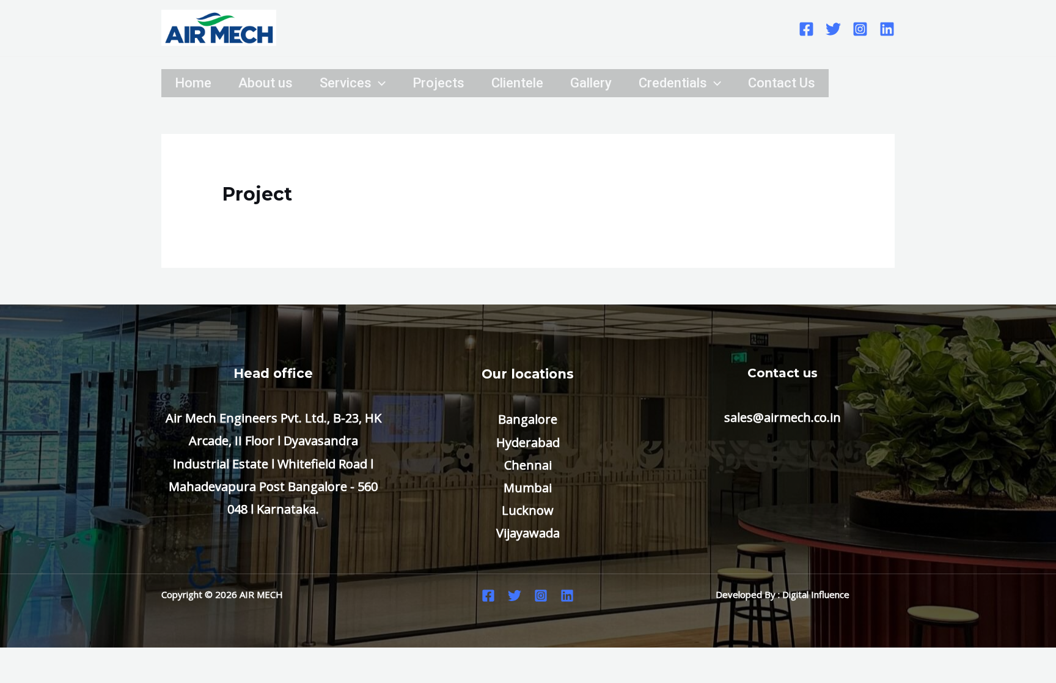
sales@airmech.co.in (782, 417)
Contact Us (781, 82)
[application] (379, 83)
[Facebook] (806, 29)
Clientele (517, 82)
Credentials (673, 82)
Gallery (591, 82)
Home (193, 82)
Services (346, 82)
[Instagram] (860, 29)
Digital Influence (815, 594)
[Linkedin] (887, 29)
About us (265, 82)
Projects (438, 82)
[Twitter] (833, 29)
